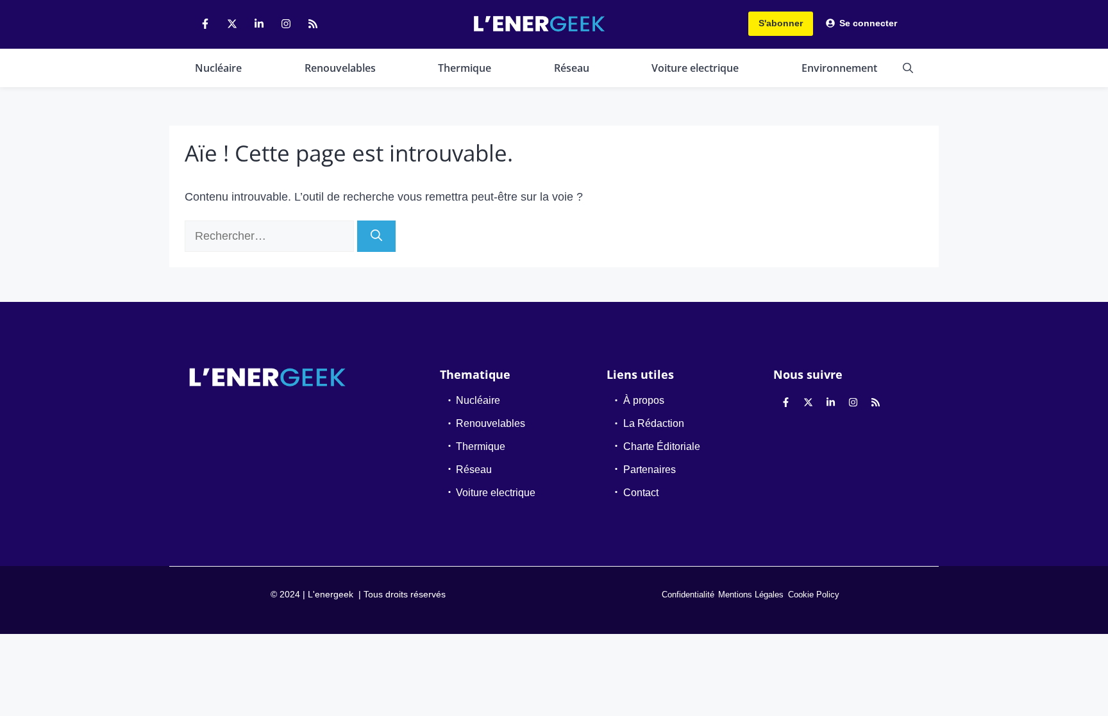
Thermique (464, 68)
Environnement (839, 68)
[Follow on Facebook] (205, 23)
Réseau (571, 68)
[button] (908, 68)
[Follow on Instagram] (286, 23)
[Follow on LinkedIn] (259, 23)
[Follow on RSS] (313, 23)
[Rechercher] (376, 236)
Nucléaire (218, 68)
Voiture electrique (695, 68)
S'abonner (781, 23)
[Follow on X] (232, 23)
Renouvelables (340, 68)
